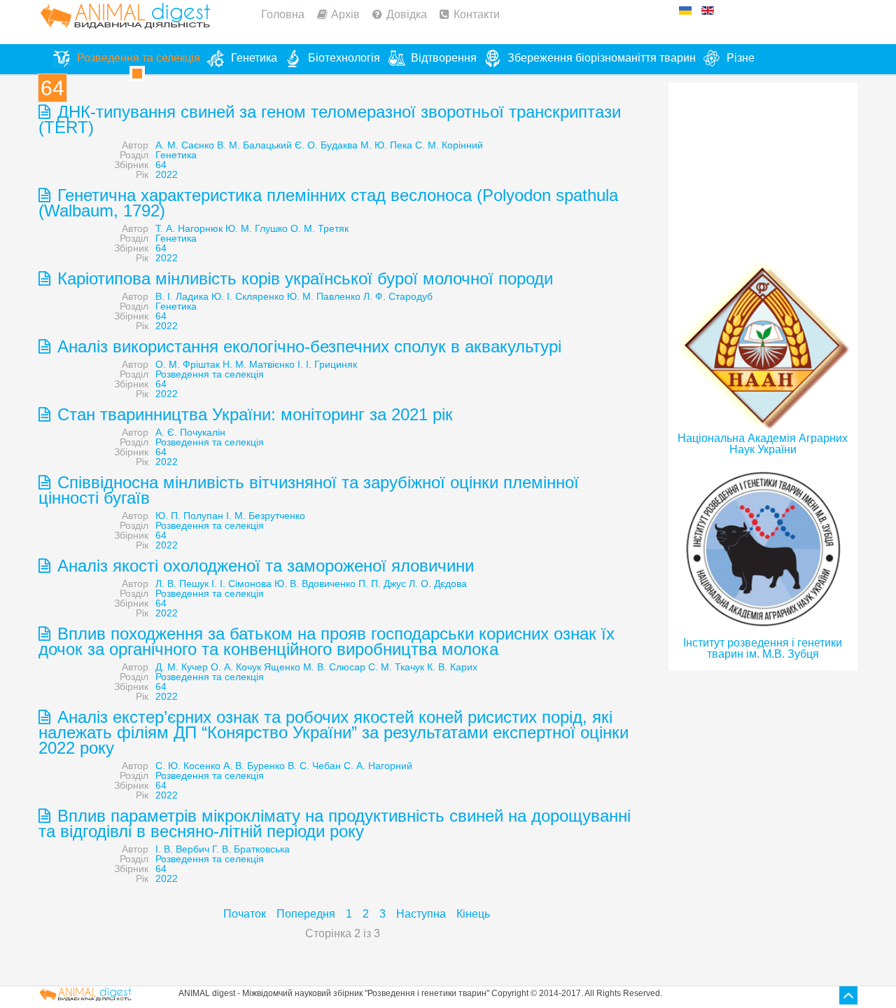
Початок (244, 914)
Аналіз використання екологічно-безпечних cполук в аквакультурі (306, 346)
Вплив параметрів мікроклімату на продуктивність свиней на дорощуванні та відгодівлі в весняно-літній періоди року (334, 823)
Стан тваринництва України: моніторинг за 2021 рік (252, 414)
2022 (166, 174)
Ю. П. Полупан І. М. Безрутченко (230, 515)
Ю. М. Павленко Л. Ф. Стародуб (360, 296)
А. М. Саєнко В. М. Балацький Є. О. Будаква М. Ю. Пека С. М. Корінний (319, 145)
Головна (282, 14)
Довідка (406, 14)
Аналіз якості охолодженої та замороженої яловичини (263, 565)
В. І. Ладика (182, 296)
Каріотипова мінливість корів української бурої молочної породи (302, 278)
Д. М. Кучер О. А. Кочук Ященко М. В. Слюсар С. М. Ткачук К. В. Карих (316, 666)
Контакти (477, 14)
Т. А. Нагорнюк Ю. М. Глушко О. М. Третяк (252, 228)
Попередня (305, 914)
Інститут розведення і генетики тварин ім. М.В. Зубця (762, 648)
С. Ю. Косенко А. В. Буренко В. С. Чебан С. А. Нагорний (283, 765)
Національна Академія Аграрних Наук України (763, 443)
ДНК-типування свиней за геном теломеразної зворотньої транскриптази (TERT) (329, 119)
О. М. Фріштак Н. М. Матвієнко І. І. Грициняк (256, 364)
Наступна (421, 914)
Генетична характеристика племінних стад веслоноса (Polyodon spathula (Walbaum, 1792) (328, 203)
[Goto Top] (848, 995)
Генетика (176, 154)
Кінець (473, 914)
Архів (345, 14)
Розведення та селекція (209, 374)
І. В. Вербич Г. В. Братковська (222, 849)
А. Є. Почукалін (190, 432)
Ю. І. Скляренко (247, 296)
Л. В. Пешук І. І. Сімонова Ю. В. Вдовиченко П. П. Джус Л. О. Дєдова (311, 583)
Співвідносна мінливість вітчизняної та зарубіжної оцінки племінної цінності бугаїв (308, 490)
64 (161, 164)
